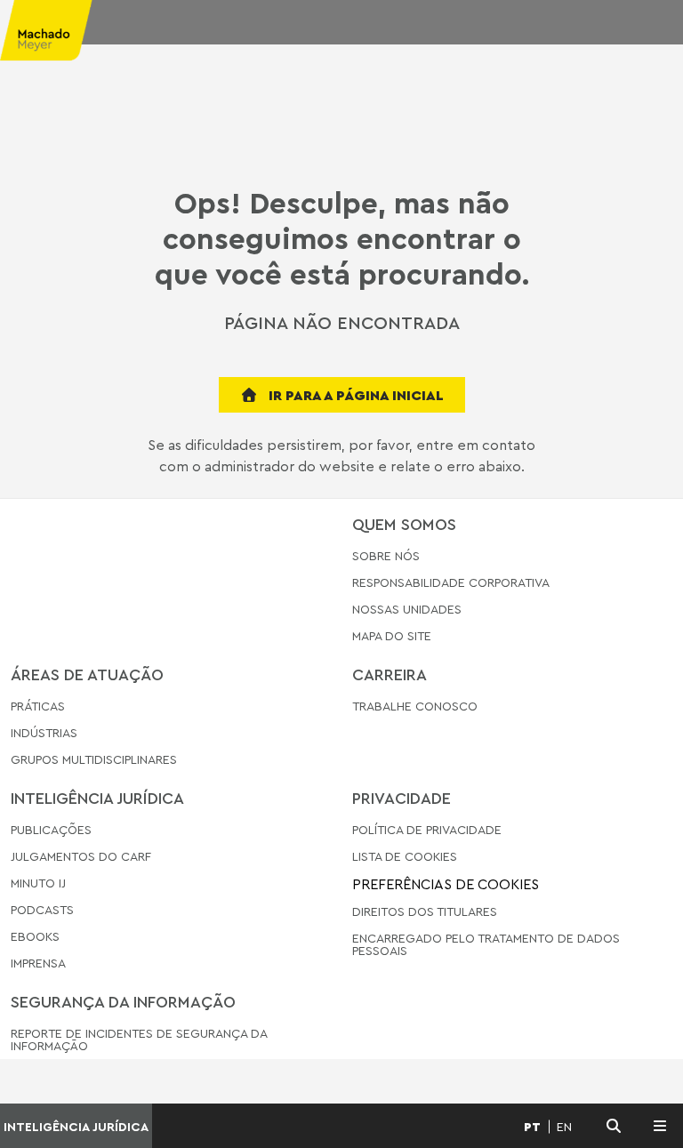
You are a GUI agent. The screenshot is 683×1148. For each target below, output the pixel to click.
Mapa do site (391, 636)
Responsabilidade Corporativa (451, 582)
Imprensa (38, 962)
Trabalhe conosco (415, 706)
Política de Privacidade (427, 830)
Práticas (38, 706)
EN (564, 1127)
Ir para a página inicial (354, 395)
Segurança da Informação (123, 1001)
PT (532, 1127)
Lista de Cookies (404, 855)
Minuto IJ (38, 882)
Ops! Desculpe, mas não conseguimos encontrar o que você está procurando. (342, 238)
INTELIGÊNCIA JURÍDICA (76, 1126)
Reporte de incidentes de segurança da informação (139, 1040)
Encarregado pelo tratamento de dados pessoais (486, 944)
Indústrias (44, 732)
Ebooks (35, 935)
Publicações (51, 830)
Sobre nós (386, 556)
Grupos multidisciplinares (94, 759)
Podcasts (42, 909)
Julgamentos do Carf (81, 855)
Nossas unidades (407, 608)
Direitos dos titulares (424, 911)
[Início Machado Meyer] (57, 35)
